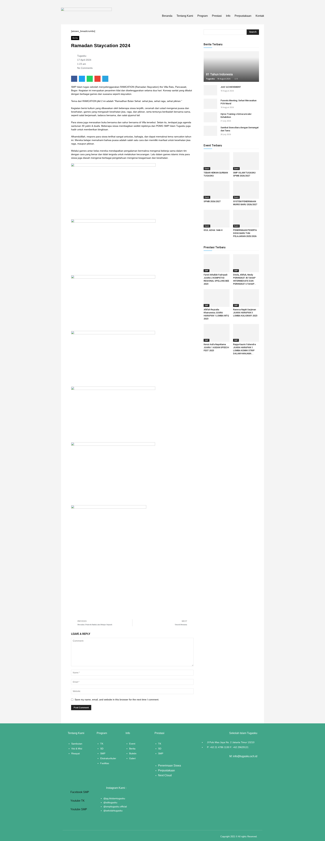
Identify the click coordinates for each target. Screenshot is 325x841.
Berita (75, 38)
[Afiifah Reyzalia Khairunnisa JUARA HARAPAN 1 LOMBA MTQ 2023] (217, 298)
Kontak (260, 15)
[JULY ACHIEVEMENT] (210, 90)
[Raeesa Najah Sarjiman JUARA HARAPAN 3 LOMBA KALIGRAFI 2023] (246, 298)
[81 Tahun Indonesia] (231, 66)
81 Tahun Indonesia (219, 74)
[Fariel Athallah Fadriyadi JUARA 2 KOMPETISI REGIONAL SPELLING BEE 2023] (217, 263)
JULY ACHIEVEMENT (231, 87)
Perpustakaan (243, 15)
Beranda (167, 15)
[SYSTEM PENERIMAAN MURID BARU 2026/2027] (246, 190)
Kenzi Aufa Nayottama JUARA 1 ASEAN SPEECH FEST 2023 (216, 347)
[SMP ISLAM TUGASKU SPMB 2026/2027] (246, 161)
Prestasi (217, 15)
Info (228, 15)
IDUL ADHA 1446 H (213, 230)
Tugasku (210, 78)
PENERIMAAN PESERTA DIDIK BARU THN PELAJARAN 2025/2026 (245, 233)
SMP (206, 270)
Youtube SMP (78, 809)
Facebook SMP (79, 792)
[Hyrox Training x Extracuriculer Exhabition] (210, 117)
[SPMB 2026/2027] (217, 190)
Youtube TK (77, 800)
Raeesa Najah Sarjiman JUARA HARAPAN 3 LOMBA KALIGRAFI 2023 (245, 312)
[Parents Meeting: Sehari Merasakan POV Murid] (210, 104)
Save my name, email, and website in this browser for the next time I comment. (117, 699)
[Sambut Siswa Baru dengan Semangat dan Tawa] (210, 131)
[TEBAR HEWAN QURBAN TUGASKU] (217, 161)
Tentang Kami (185, 15)
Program (202, 15)
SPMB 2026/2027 (212, 201)
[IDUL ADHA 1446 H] (217, 218)
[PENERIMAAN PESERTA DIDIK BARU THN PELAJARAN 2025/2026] (246, 218)
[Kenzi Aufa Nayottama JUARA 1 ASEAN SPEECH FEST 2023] (217, 333)
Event (207, 168)
